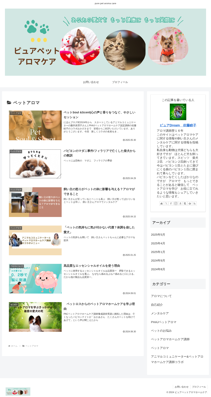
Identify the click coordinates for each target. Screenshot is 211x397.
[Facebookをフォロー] (171, 203)
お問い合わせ (182, 386)
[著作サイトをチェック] (161, 203)
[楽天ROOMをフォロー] (185, 203)
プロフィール (199, 386)
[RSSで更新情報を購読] (194, 203)
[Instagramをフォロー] (176, 203)
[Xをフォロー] (166, 203)
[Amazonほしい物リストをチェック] (180, 203)
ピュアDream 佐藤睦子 (178, 125)
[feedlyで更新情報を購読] (190, 203)
